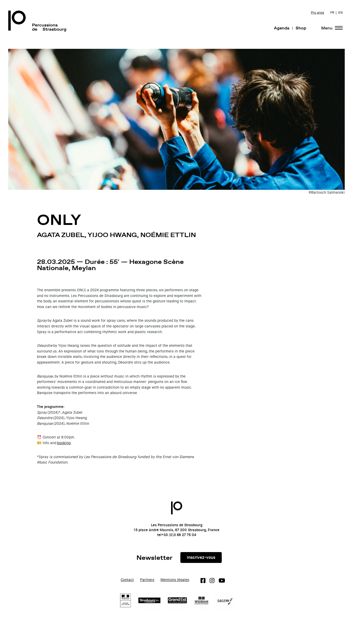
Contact (127, 579)
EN (340, 13)
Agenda (281, 27)
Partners (147, 579)
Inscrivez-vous (201, 557)
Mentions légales (174, 579)
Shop (301, 27)
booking (64, 443)
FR (332, 13)
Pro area (317, 13)
